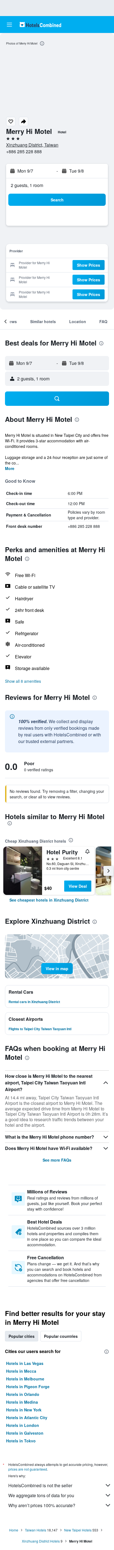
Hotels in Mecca (21, 1371)
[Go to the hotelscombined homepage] (40, 24)
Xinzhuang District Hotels (41, 1541)
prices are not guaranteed (27, 1469)
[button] (9, 25)
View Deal (78, 886)
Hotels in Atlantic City (26, 1417)
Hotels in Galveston (24, 1433)
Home (13, 1530)
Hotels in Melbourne (25, 1379)
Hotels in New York (24, 1410)
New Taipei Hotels (78, 1530)
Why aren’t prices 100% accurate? (41, 1505)
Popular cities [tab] (22, 1336)
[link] (49, 899)
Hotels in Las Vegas (24, 1363)
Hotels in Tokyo (21, 1440)
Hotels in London (22, 1425)
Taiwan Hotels (35, 1530)
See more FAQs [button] (57, 1160)
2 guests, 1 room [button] (27, 185)
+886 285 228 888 (24, 151)
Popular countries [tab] (61, 1336)
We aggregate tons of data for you (41, 1495)
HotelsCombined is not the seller (40, 1485)
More (9, 468)
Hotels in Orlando (22, 1394)
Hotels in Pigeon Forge (28, 1386)
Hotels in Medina (22, 1402)
